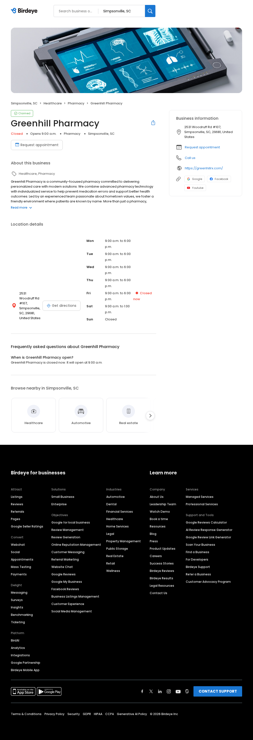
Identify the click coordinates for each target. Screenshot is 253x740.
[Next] (150, 415)
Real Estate (115, 556)
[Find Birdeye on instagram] (169, 691)
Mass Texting (21, 567)
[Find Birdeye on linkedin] (160, 691)
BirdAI (15, 640)
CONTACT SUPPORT (218, 691)
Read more (19, 207)
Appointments (22, 559)
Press (154, 541)
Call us (190, 158)
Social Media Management (71, 611)
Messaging (19, 592)
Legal (110, 534)
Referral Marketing (65, 559)
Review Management (67, 530)
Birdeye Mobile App (25, 670)
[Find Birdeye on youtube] (178, 691)
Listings (16, 497)
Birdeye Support (198, 567)
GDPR (87, 714)
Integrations (20, 655)
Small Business (62, 497)
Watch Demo (160, 511)
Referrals (17, 511)
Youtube (197, 188)
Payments (19, 574)
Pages (15, 519)
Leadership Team (163, 504)
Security (73, 714)
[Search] (150, 11)
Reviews (17, 504)
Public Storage (117, 548)
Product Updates (162, 548)
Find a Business (197, 552)
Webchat (18, 545)
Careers (156, 556)
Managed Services (199, 497)
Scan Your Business (200, 545)
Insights (17, 607)
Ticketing (18, 622)
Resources (158, 526)
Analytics (18, 648)
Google (197, 179)
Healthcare (114, 519)
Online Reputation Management (76, 545)
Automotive (115, 497)
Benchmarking (22, 615)
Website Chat (62, 567)
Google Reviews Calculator (206, 522)
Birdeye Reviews (162, 571)
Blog (153, 534)
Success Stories (162, 563)
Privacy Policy (54, 714)
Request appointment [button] (202, 147)
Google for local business (70, 522)
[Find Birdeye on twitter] (151, 691)
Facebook (221, 179)
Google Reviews (63, 574)
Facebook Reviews (65, 589)
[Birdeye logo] (25, 11)
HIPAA (98, 714)
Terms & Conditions (26, 714)
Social (15, 552)
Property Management (123, 541)
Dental (111, 504)
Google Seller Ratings (27, 526)
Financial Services (119, 511)
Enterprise (59, 504)
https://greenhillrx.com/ (204, 168)
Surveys (17, 600)
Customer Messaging (67, 552)
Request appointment (40, 144)
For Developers (197, 559)
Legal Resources (162, 586)
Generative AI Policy (132, 714)
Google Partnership (25, 663)
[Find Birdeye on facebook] (142, 691)
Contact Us (158, 593)
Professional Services (202, 504)
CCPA (109, 714)
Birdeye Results (161, 578)
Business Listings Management (75, 596)
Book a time (159, 519)
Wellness (113, 571)
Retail (110, 563)
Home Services (117, 526)
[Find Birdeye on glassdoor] (187, 691)
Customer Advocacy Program (208, 582)
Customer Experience (67, 604)
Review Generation (65, 537)
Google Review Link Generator (208, 537)
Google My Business (66, 582)
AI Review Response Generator (209, 530)
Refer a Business (198, 574)
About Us (157, 497)
